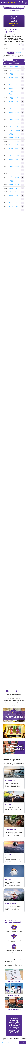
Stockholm (17, 177)
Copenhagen (17, 123)
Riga (17, 84)
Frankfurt (17, 70)
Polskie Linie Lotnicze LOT (11, 93)
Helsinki (17, 170)
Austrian (11, 66)
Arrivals (9, 60)
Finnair (11, 130)
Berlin (17, 188)
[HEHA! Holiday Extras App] (14, 731)
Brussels (17, 181)
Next (20, 691)
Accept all (22, 1043)
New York (17, 137)
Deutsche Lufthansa (11, 70)
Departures (20, 60)
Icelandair (11, 81)
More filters (10, 52)
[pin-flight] (22, 67)
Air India (11, 116)
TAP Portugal (11, 134)
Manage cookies (6, 1043)
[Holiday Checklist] (14, 715)
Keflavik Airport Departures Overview (14, 7)
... (15, 691)
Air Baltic (11, 84)
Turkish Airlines (11, 74)
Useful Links (11, 10)
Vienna (16, 66)
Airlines (18, 10)
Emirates (11, 77)
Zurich (16, 152)
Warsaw (17, 93)
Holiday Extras (8, 2)
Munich (16, 73)
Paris (17, 101)
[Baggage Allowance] (14, 747)
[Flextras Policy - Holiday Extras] (14, 936)
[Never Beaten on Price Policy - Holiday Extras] (14, 927)
